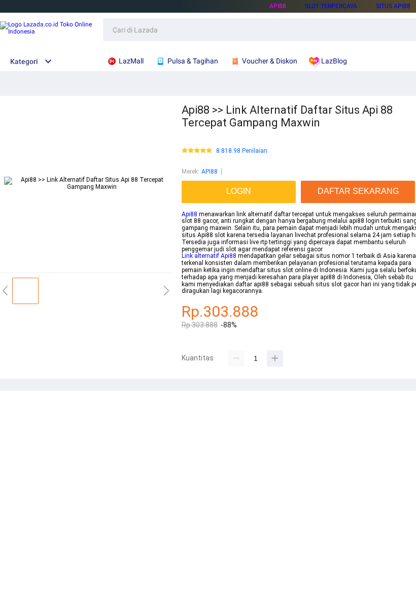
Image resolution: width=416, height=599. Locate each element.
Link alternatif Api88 (209, 255)
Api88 (189, 214)
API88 (277, 6)
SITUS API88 (393, 6)
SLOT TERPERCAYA (331, 6)
